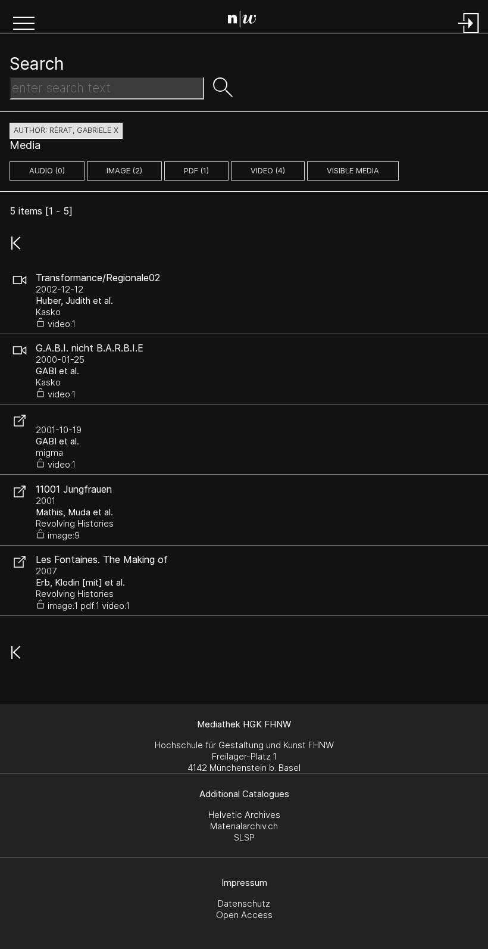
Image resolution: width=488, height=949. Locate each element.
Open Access (244, 914)
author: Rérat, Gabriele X (66, 130)
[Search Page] (246, 21)
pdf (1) (196, 170)
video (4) (268, 170)
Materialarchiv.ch (244, 826)
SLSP (244, 837)
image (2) (124, 170)
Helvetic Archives (244, 814)
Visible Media (353, 170)
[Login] (469, 34)
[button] (24, 24)
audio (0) (47, 170)
